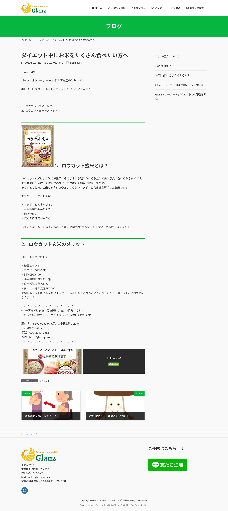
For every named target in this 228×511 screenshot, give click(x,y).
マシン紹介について (167, 56)
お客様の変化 (163, 65)
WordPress (96, 505)
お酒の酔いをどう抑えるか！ (172, 75)
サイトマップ (31, 434)
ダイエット (45, 380)
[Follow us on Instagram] (24, 490)
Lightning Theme (113, 505)
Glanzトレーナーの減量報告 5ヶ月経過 (179, 84)
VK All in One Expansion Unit (135, 505)
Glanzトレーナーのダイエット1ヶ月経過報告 (180, 96)
